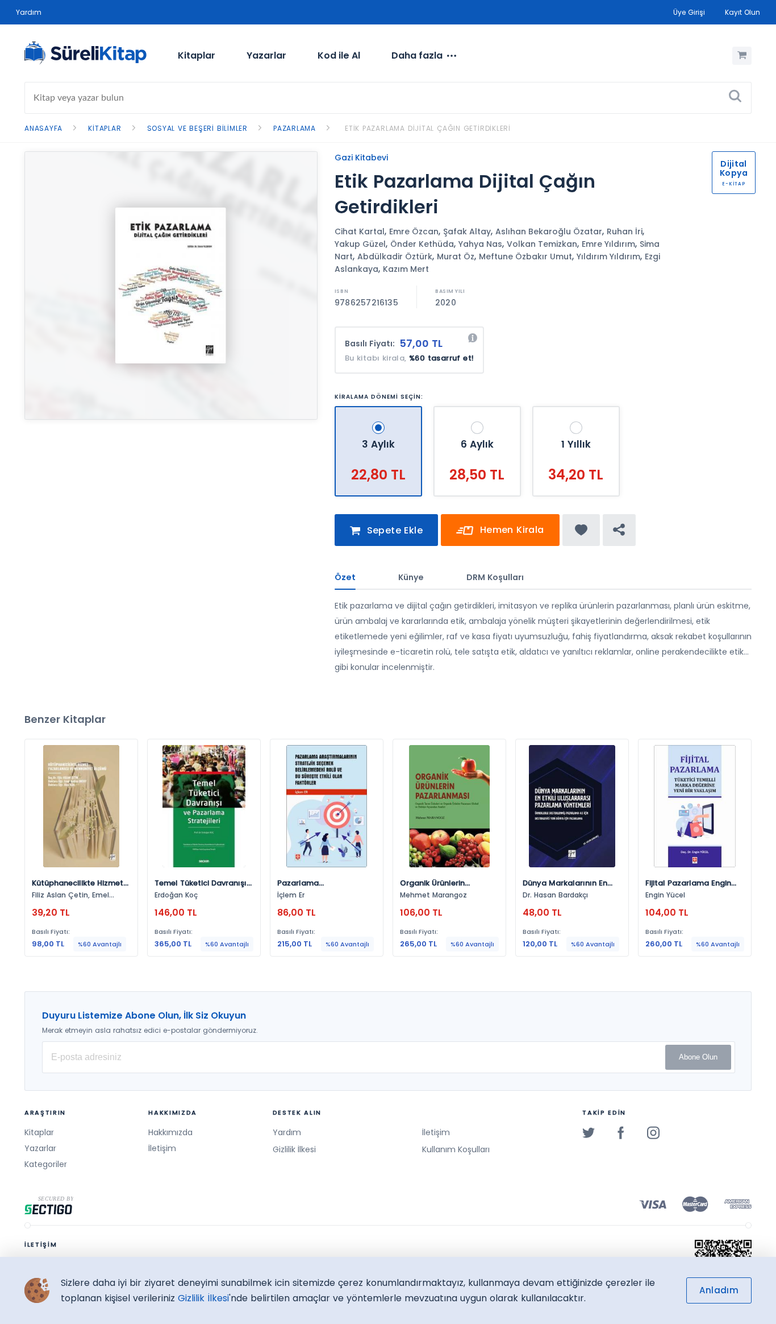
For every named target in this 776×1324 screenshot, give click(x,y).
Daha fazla (417, 55)
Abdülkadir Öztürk (394, 256)
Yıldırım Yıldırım (608, 256)
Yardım (28, 12)
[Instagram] (653, 1132)
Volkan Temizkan (542, 244)
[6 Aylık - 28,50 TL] (478, 410)
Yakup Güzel (360, 244)
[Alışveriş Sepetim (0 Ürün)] (742, 56)
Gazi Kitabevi (361, 157)
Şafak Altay (467, 231)
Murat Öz (455, 256)
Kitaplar (196, 55)
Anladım (719, 1290)
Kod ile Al (339, 55)
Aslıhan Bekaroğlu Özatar (548, 231)
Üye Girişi (689, 12)
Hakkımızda (170, 1132)
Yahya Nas (480, 244)
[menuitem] (196, 56)
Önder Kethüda (422, 244)
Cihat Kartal (360, 231)
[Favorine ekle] (581, 530)
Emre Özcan (414, 231)
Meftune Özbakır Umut (525, 256)
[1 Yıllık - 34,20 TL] (576, 410)
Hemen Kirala (510, 529)
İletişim (162, 1148)
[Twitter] (588, 1132)
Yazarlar (266, 55)
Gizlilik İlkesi (294, 1149)
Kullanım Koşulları (456, 1149)
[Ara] (735, 97)
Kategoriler (45, 1164)
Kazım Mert (406, 269)
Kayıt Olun (742, 12)
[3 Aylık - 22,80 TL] (380, 410)
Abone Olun (698, 1057)
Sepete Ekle (393, 530)
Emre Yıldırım (608, 244)
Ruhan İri (625, 231)
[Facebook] (621, 1132)
